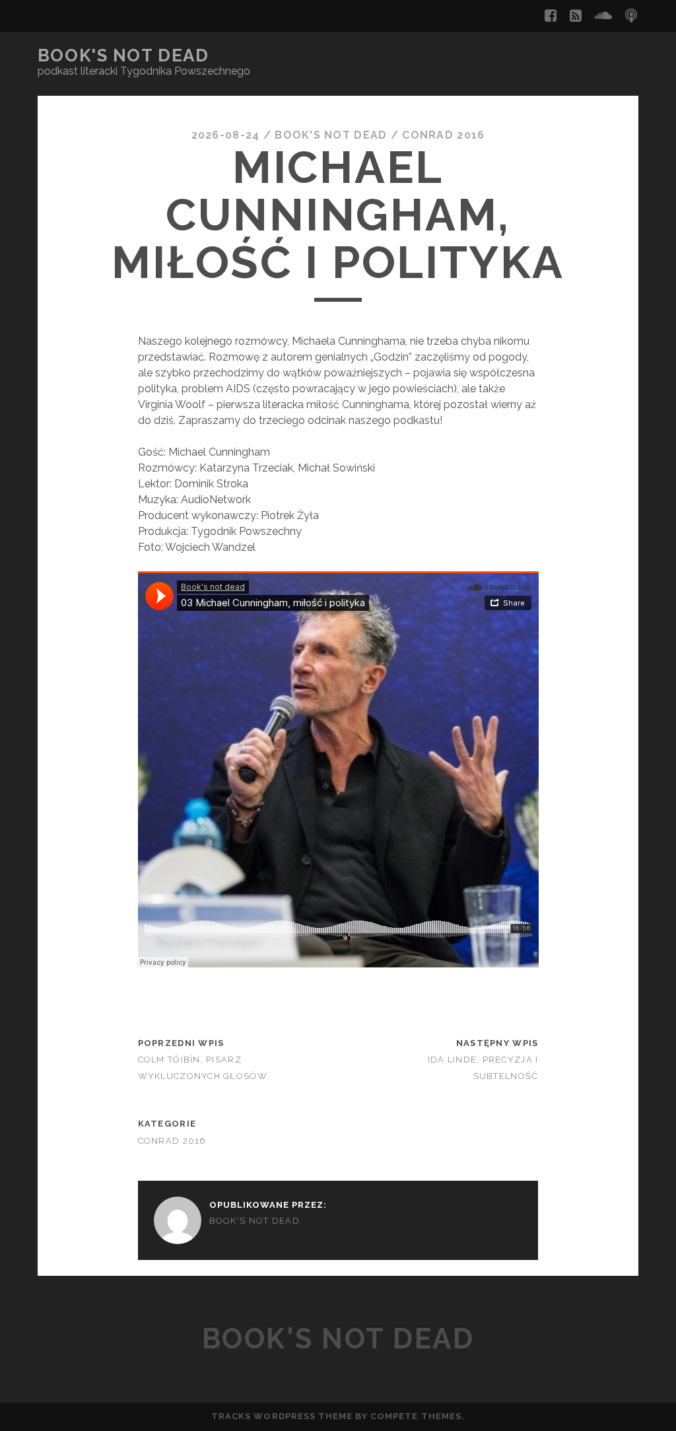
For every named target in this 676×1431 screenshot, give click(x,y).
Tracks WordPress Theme (282, 1416)
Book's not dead (123, 55)
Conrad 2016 (443, 135)
